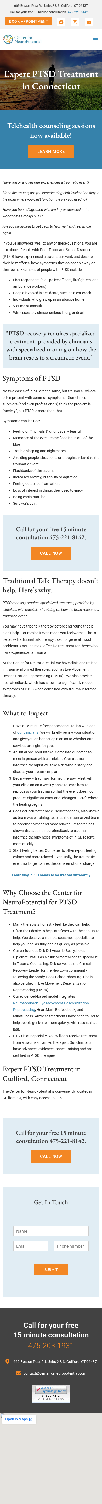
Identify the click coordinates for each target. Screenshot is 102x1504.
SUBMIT (51, 1270)
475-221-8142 (78, 12)
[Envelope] (89, 22)
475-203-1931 (51, 1345)
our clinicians (27, 732)
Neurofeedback (25, 1003)
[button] (95, 39)
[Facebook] (61, 22)
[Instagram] (75, 22)
